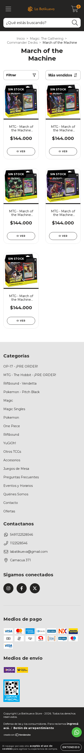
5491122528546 (21, 535)
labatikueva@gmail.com (29, 552)
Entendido (71, 747)
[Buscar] (75, 22)
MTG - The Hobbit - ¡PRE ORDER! (29, 375)
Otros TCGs (12, 452)
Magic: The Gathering (46, 39)
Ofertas (9, 511)
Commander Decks (22, 43)
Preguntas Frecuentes (21, 477)
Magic (8, 400)
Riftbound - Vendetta (20, 383)
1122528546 (18, 543)
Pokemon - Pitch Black (21, 392)
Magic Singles (14, 409)
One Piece (11, 426)
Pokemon (11, 418)
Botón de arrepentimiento (33, 728)
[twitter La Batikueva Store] (35, 588)
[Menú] (8, 9)
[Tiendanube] (17, 735)
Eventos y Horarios (18, 486)
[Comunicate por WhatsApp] (77, 732)
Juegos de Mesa (16, 469)
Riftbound (11, 435)
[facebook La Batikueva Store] (22, 588)
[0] (74, 10)
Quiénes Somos (15, 494)
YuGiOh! (9, 443)
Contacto (10, 503)
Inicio (21, 39)
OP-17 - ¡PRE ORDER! (20, 366)
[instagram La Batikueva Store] (8, 588)
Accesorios (11, 460)
